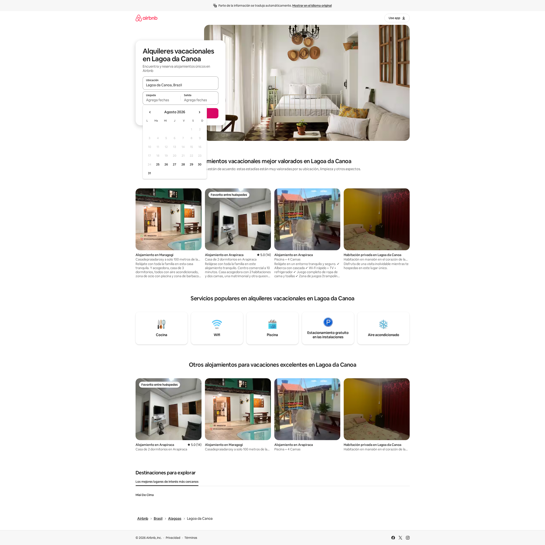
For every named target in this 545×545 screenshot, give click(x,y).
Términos (190, 538)
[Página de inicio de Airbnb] (146, 18)
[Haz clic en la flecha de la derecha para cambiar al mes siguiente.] (199, 112)
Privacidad (173, 538)
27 (174, 164)
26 (166, 164)
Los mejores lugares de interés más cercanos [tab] (167, 482)
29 (191, 164)
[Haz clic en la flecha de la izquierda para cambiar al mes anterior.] (150, 112)
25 (158, 164)
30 (200, 164)
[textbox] (161, 100)
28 (183, 164)
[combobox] (180, 85)
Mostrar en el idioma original (312, 5)
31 (149, 173)
